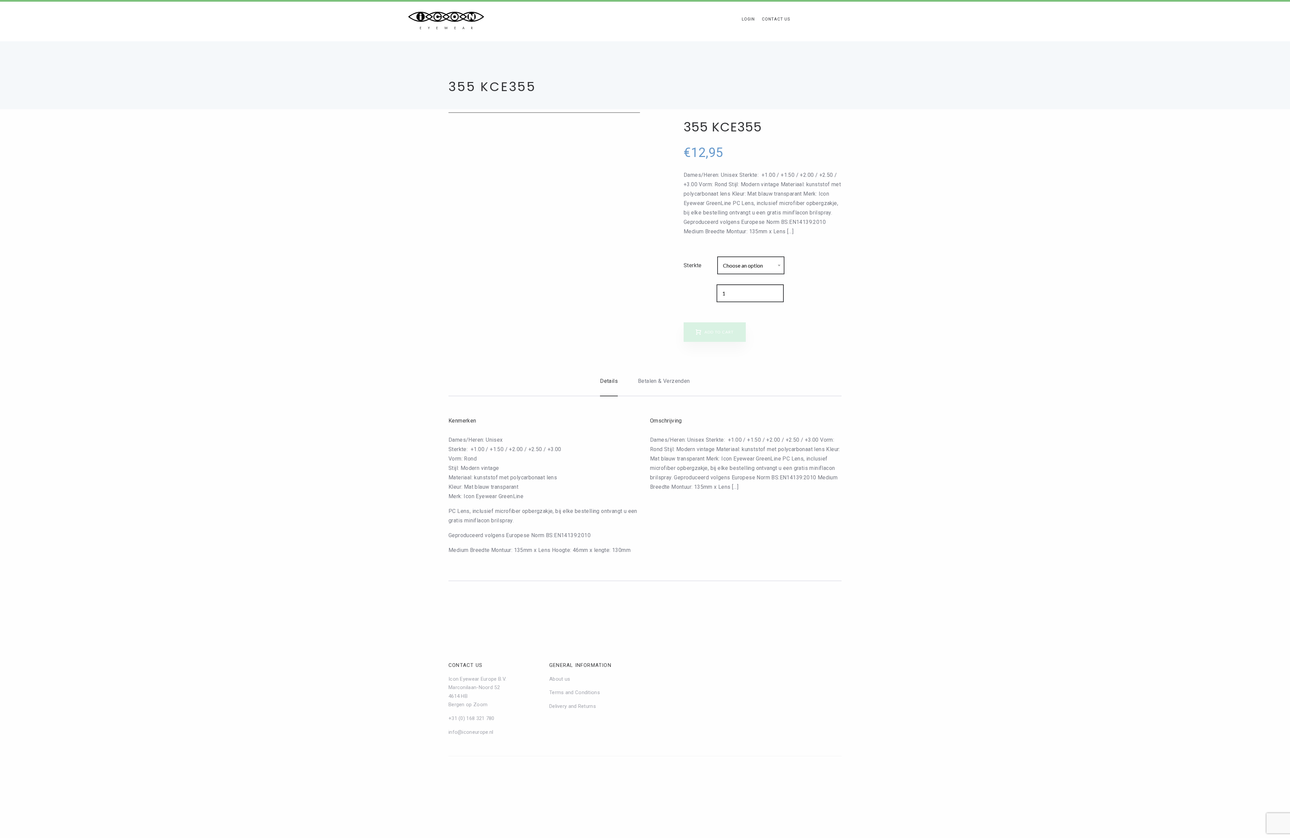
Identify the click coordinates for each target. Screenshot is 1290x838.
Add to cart (719, 331)
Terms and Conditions (574, 692)
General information (580, 665)
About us (559, 679)
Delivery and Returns (572, 706)
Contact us (465, 665)
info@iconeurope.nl (470, 732)
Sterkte (693, 265)
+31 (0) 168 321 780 (471, 718)
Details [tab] (609, 381)
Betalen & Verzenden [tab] (664, 381)
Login (748, 19)
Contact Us (776, 19)
